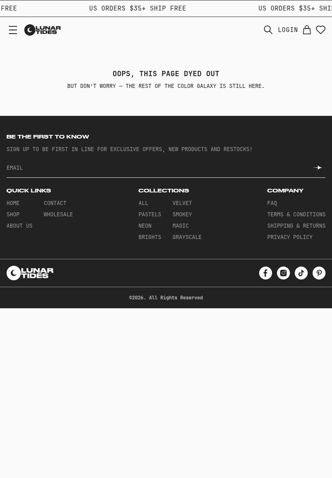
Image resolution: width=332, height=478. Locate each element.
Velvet (182, 203)
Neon (144, 225)
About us (19, 225)
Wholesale (58, 214)
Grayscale (187, 237)
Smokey (182, 214)
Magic (180, 225)
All (143, 203)
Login (288, 30)
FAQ (272, 203)
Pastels (149, 214)
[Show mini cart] (307, 29)
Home (12, 203)
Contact (55, 203)
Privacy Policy (290, 237)
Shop (12, 214)
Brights (149, 237)
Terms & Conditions (296, 214)
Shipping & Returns (296, 225)
